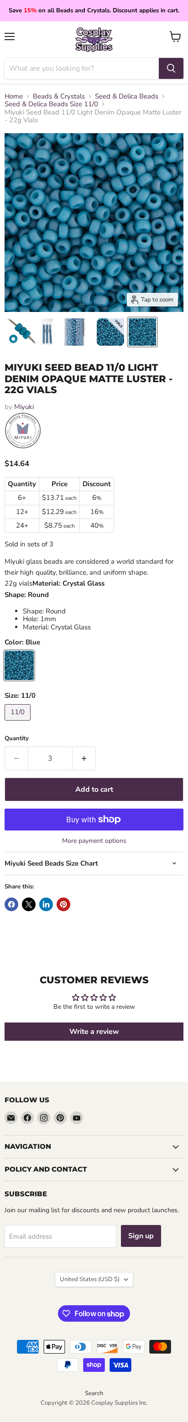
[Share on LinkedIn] (46, 904)
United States (90, 1279)
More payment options (94, 841)
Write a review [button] (94, 1032)
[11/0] (19, 722)
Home (14, 96)
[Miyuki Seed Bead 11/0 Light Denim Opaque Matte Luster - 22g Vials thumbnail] (21, 332)
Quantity (17, 738)
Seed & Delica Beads (126, 96)
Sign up (141, 1236)
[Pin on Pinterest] (63, 904)
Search (94, 1393)
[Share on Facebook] (11, 904)
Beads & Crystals (59, 96)
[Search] (171, 68)
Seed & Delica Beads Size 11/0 (51, 104)
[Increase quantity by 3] (84, 758)
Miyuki (24, 406)
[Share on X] (29, 904)
